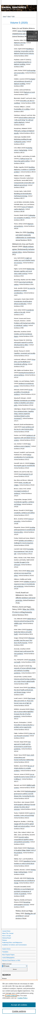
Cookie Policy (22, 998)
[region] (19, 998)
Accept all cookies (19, 1005)
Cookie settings (11, 995)
